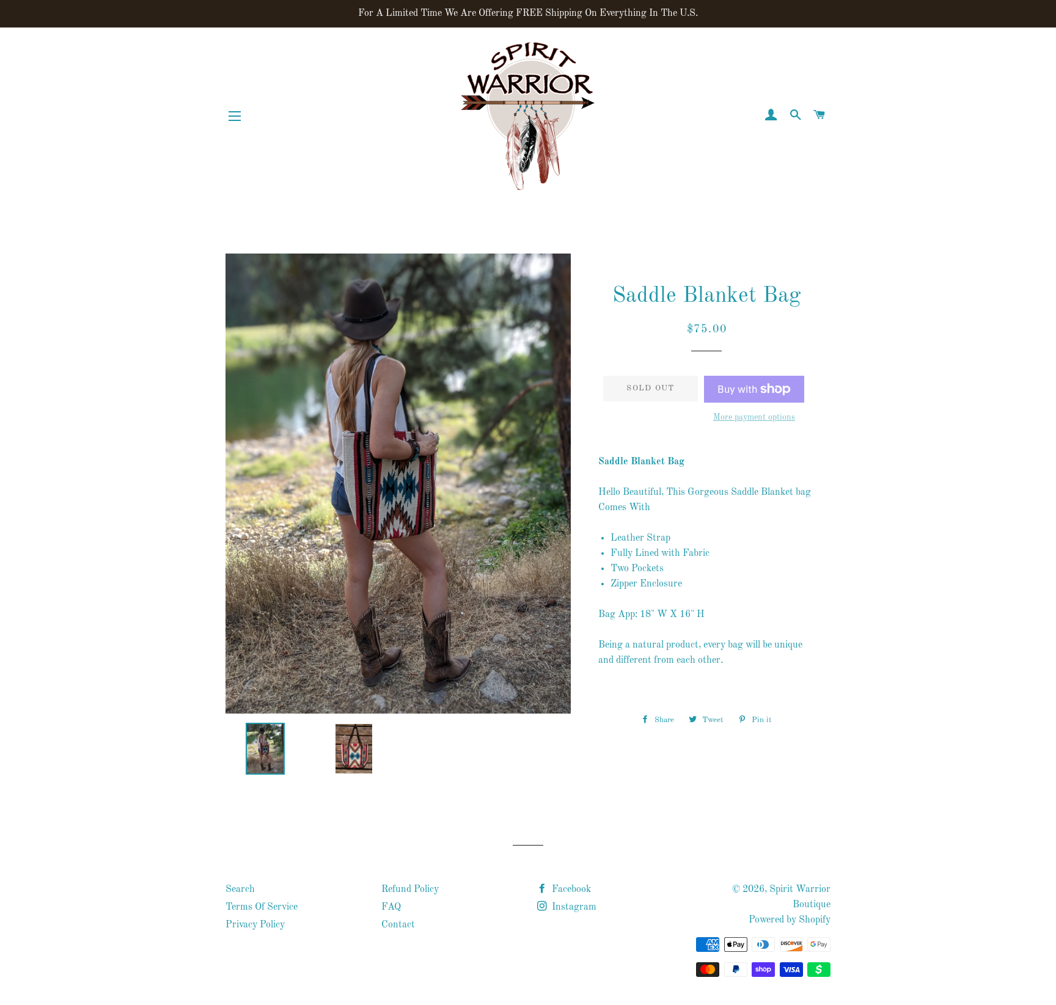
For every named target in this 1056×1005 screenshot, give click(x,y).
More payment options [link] (754, 417)
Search (240, 889)
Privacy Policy (255, 925)
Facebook (570, 889)
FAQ (391, 907)
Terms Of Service (262, 907)
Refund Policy (410, 889)
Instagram (572, 907)
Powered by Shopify (790, 920)
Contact (398, 925)
